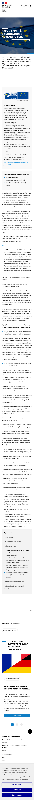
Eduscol (4, 751)
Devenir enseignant (7, 754)
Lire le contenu (17, 715)
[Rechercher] (22, 6)
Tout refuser (17, 790)
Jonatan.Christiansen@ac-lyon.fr (15, 180)
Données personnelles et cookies (21, 775)
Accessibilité (25, 5)
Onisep (3, 760)
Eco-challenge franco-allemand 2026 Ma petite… (17, 688)
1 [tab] (12, 724)
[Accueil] (7, 7)
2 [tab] (17, 724)
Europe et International (9, 630)
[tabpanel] (17, 687)
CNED (3, 757)
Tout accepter (17, 795)
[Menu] (30, 6)
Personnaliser (17, 784)
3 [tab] (21, 724)
